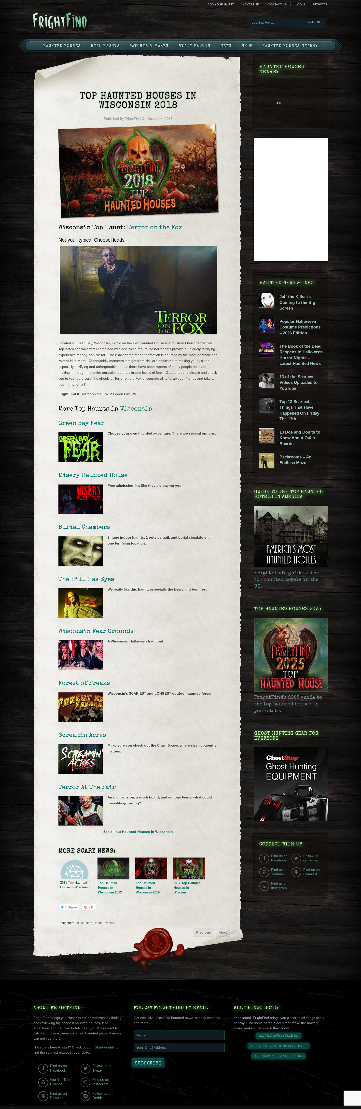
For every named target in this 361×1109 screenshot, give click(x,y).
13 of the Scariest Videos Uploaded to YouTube (298, 383)
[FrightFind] (79, 21)
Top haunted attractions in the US (278, 1046)
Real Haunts (105, 46)
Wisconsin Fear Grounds (96, 631)
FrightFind (133, 119)
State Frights (105, 1047)
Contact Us (277, 4)
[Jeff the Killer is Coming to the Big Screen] (266, 306)
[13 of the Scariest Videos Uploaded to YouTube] (266, 387)
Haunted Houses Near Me (278, 1036)
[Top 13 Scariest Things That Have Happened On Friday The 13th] (266, 411)
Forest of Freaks (84, 683)
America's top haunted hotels (279, 1056)
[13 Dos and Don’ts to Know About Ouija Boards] (266, 442)
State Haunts (195, 46)
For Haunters (83, 923)
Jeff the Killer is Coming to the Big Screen (297, 302)
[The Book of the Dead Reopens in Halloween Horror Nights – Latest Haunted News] (266, 356)
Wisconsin (136, 409)
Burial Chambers (84, 527)
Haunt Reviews (104, 923)
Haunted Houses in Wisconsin (147, 832)
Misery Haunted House (93, 475)
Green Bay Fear (81, 424)
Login (300, 4)
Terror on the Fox (95, 394)
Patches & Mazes (149, 46)
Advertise (251, 4)
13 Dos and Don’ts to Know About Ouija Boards (299, 438)
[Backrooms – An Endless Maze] (266, 467)
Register (320, 4)
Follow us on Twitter (311, 858)
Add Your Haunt (221, 4)
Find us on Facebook (279, 858)
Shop (247, 46)
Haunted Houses (62, 46)
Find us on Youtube (279, 872)
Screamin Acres (82, 735)
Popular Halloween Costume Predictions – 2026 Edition (299, 327)
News (226, 46)
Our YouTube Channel (60, 1082)
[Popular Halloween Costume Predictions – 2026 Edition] (266, 331)
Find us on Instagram (279, 885)
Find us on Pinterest (311, 872)
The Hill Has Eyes (86, 580)
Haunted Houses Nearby (290, 46)
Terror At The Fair (87, 787)
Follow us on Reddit (102, 1095)
